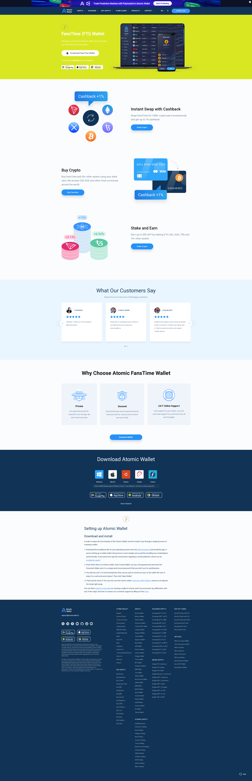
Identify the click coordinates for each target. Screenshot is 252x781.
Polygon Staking (140, 733)
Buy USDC (119, 703)
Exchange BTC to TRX (159, 636)
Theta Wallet (139, 636)
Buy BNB (119, 694)
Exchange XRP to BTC (159, 623)
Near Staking (139, 737)
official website (144, 550)
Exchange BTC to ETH (159, 613)
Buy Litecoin (120, 697)
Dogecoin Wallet (140, 639)
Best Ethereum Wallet (181, 661)
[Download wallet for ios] (82, 67)
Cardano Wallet (140, 630)
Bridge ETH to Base (158, 667)
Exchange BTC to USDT (159, 630)
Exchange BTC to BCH (159, 649)
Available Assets (140, 723)
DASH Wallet (139, 702)
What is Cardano (179, 657)
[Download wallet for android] (68, 67)
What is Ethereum (180, 654)
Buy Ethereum (120, 677)
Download (181, 11)
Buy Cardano (120, 720)
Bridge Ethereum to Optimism (161, 674)
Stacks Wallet (139, 712)
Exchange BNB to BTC (159, 626)
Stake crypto (142, 246)
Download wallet (126, 437)
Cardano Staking (140, 756)
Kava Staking (139, 730)
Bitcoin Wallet (139, 613)
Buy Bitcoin (120, 674)
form (147, 591)
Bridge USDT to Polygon (159, 687)
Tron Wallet (138, 672)
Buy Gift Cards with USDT (182, 620)
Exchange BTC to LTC (159, 639)
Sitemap (119, 659)
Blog (117, 643)
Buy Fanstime (72, 192)
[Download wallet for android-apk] (135, 495)
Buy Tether (119, 680)
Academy (119, 646)
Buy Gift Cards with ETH (181, 616)
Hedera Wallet (139, 676)
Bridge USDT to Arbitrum (160, 677)
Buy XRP (119, 687)
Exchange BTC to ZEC (159, 653)
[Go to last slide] (62, 323)
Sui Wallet (138, 709)
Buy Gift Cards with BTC (182, 613)
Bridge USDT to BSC (158, 684)
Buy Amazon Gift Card (181, 623)
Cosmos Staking (140, 740)
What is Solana (179, 647)
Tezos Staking (139, 743)
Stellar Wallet (139, 682)
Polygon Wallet (139, 656)
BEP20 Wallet (139, 689)
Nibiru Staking (139, 766)
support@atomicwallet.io (70, 615)
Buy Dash (119, 723)
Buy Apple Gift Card (180, 626)
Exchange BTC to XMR (159, 620)
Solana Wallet (139, 620)
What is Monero (179, 651)
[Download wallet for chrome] (96, 67)
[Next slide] (189, 323)
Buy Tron (119, 710)
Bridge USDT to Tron (158, 694)
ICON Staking (139, 760)
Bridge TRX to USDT (158, 697)
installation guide (93, 560)
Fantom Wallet (139, 649)
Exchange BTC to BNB (159, 633)
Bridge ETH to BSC (158, 670)
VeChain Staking (140, 750)
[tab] (124, 346)
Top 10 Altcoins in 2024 (181, 644)
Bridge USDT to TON (158, 690)
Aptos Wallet (139, 692)
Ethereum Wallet (140, 623)
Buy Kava (119, 717)
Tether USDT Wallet (141, 626)
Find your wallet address (141, 581)
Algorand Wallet (140, 633)
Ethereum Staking (140, 727)
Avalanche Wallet (140, 666)
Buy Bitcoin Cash (121, 684)
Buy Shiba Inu (120, 707)
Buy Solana (119, 713)
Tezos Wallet (139, 659)
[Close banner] (250, 2)
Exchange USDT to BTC (159, 616)
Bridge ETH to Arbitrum (159, 664)
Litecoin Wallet (139, 653)
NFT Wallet (138, 663)
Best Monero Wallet (180, 667)
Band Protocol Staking (142, 746)
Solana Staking (139, 763)
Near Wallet (138, 643)
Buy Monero (120, 690)
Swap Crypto (142, 127)
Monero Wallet (139, 616)
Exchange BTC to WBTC (159, 643)
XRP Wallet (138, 646)
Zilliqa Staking (139, 753)
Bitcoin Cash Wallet (141, 679)
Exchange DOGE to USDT (160, 646)
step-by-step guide (103, 588)
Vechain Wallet (139, 696)
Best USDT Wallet (180, 664)
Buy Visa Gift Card (180, 630)
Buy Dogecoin (120, 700)
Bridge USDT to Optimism (160, 680)
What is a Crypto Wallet (181, 641)
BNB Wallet (138, 669)
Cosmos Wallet (140, 706)
